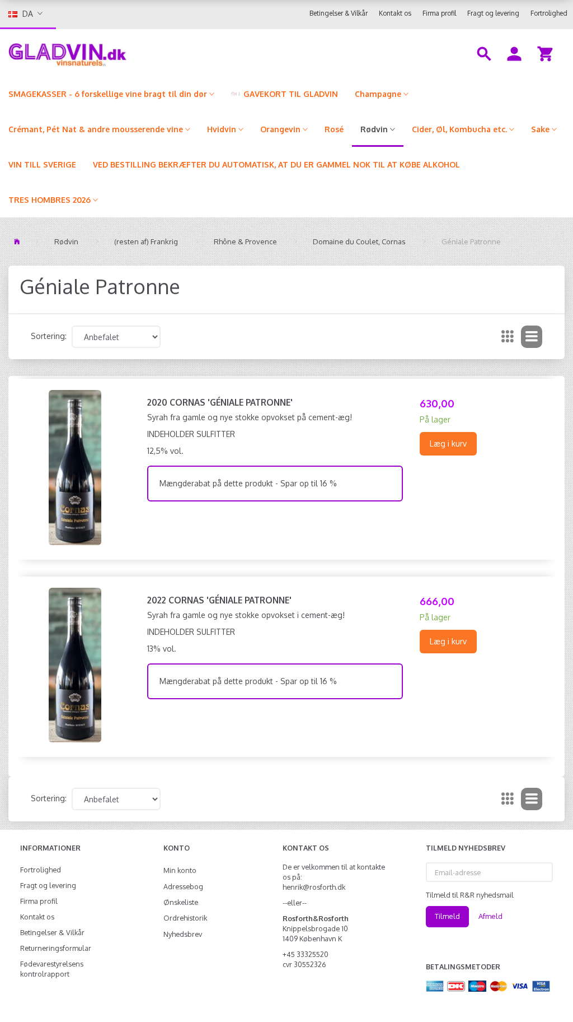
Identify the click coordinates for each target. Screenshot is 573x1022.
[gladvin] (107, 52)
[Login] (514, 52)
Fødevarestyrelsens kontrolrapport (51, 968)
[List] (531, 337)
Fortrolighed (548, 13)
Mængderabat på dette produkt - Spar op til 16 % (248, 483)
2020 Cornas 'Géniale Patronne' (220, 402)
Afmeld (490, 916)
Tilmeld (447, 916)
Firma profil (439, 13)
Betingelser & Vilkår (338, 13)
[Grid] (507, 337)
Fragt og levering (493, 13)
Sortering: (49, 336)
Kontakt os (395, 13)
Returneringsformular (55, 948)
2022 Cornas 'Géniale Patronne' (219, 600)
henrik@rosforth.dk (314, 886)
